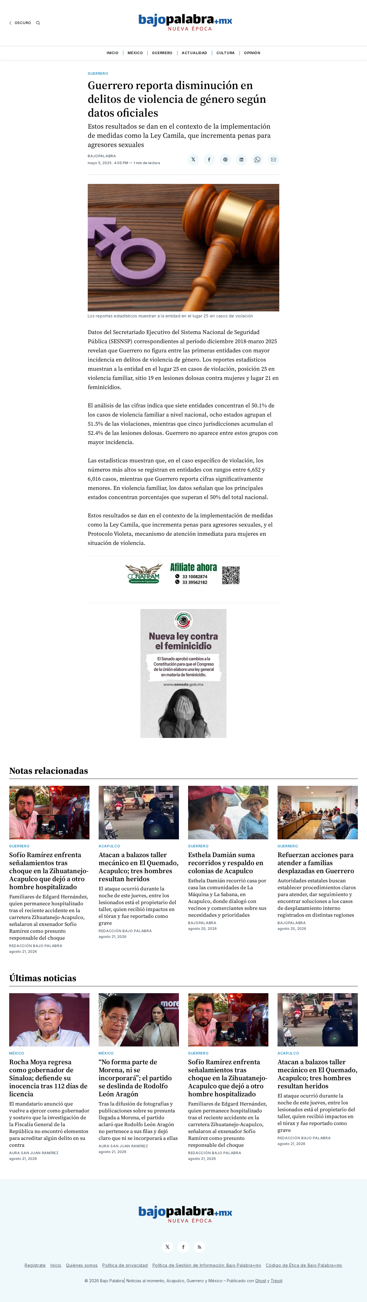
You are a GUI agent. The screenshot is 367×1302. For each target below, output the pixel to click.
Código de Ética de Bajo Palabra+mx (304, 1265)
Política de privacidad (125, 1265)
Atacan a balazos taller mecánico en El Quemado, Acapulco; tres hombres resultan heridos (139, 866)
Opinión (252, 53)
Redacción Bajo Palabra (35, 946)
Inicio (112, 53)
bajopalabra (102, 156)
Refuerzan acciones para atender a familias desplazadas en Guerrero (316, 862)
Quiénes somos (82, 1265)
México (135, 53)
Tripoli (276, 1280)
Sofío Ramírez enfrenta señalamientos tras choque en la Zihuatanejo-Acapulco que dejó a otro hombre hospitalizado (49, 870)
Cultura (225, 53)
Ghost (260, 1280)
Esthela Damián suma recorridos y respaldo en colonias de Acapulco (225, 862)
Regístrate (35, 1265)
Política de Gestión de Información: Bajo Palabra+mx (207, 1265)
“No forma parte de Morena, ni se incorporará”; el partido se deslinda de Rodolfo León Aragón (135, 1078)
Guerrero (162, 53)
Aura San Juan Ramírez (34, 1153)
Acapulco (109, 846)
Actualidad (194, 53)
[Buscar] (38, 23)
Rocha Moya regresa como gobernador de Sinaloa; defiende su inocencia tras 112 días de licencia (48, 1078)
